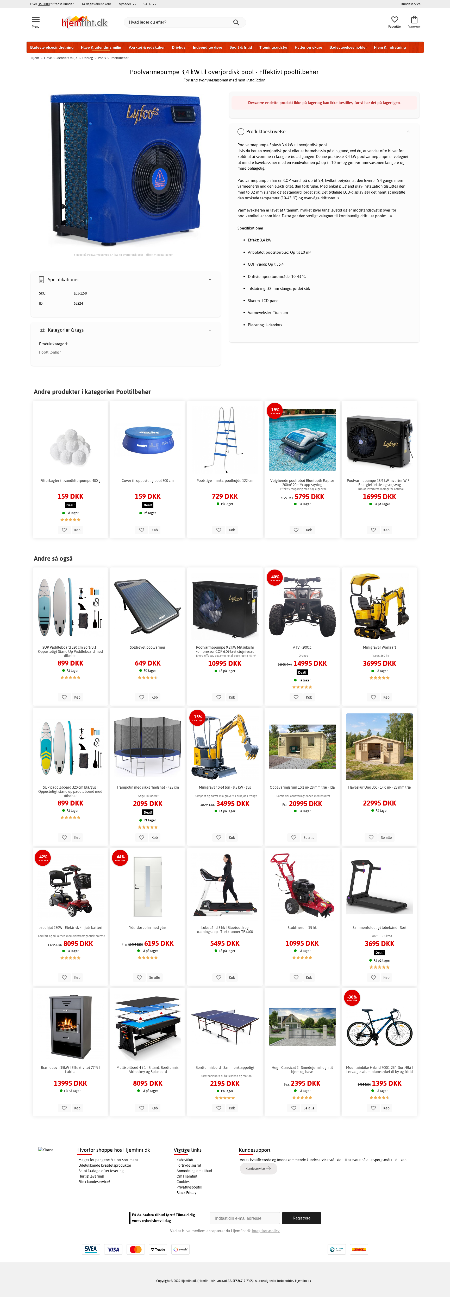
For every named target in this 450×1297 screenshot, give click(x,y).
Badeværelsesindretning (52, 47)
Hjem (35, 58)
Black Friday (186, 1192)
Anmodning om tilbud (194, 1170)
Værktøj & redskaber (147, 47)
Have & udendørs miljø (101, 47)
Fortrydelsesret (189, 1165)
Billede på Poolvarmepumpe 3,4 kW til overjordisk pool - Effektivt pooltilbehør (123, 255)
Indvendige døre (207, 47)
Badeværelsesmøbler (348, 47)
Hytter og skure (308, 47)
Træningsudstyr (273, 47)
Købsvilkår (185, 1160)
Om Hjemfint (187, 1176)
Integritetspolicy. (266, 1230)
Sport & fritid (240, 47)
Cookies (183, 1181)
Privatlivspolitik (189, 1187)
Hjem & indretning (390, 47)
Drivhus (179, 47)
